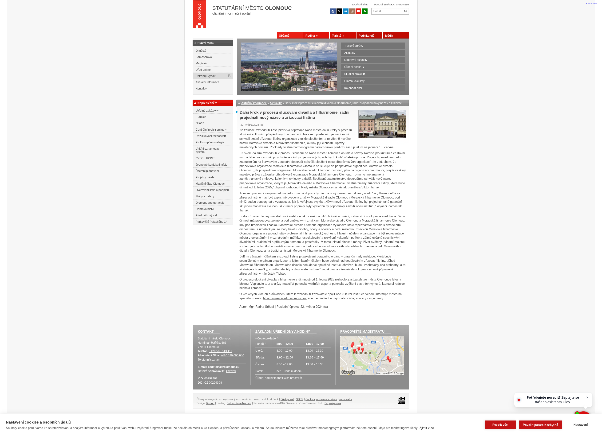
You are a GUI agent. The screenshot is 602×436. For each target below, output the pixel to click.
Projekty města (205, 177)
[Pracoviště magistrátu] (372, 356)
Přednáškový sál (206, 215)
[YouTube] (358, 11)
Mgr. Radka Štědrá (261, 306)
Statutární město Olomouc (214, 338)
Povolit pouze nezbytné (540, 425)
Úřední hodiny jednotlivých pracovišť (278, 378)
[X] (339, 11)
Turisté (337, 35)
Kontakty (201, 88)
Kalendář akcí (353, 88)
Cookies (310, 399)
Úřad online (203, 69)
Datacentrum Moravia (239, 403)
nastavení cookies (326, 399)
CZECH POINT (205, 158)
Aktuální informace (207, 82)
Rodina (310, 35)
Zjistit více (427, 428)
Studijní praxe (353, 74)
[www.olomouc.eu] (199, 15)
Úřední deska (353, 67)
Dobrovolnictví (205, 209)
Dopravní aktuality (355, 60)
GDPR (200, 123)
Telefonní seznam (209, 359)
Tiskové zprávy (353, 45)
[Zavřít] (587, 397)
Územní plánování (207, 171)
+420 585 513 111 (220, 351)
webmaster (345, 399)
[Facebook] (333, 11)
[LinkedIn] (346, 11)
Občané (284, 35)
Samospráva (204, 57)
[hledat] (405, 11)
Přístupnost (287, 399)
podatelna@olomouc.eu (223, 367)
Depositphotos (333, 403)
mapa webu (402, 5)
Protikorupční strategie (210, 142)
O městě (201, 50)
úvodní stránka (384, 5)
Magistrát (201, 63)
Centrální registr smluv (210, 129)
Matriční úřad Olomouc (210, 183)
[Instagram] (352, 11)
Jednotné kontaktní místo (211, 164)
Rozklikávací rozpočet (210, 136)
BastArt (210, 403)
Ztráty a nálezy (205, 196)
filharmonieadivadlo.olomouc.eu (284, 298)
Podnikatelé (366, 35)
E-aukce (201, 117)
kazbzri (231, 371)
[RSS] (365, 11)
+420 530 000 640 (232, 355)
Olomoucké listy (354, 81)
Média (389, 35)
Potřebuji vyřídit (205, 76)
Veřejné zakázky (206, 110)
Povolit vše (500, 424)
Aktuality (349, 52)
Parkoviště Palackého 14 (211, 221)
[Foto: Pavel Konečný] (382, 137)
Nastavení (581, 424)
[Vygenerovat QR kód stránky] (400, 400)
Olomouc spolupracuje (210, 202)
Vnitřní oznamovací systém (208, 150)
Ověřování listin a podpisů (212, 190)
